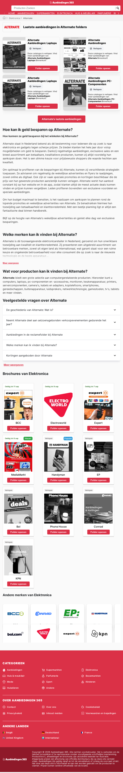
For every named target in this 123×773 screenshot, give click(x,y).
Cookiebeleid (93, 707)
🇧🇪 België (8, 732)
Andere (50, 688)
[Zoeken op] (117, 8)
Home (11, 13)
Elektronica (65, 13)
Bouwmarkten (93, 676)
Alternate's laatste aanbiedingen (61, 119)
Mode (10, 681)
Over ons (51, 707)
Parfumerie (104, 13)
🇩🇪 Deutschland (50, 732)
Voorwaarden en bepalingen (101, 713)
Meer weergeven (11, 263)
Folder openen (42, 68)
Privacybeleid (14, 713)
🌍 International (50, 738)
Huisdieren (13, 688)
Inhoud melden (54, 713)
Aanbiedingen (25, 13)
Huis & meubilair (85, 13)
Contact (11, 707)
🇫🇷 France (86, 732)
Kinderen (90, 681)
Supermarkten (46, 13)
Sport (49, 681)
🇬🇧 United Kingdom (13, 738)
